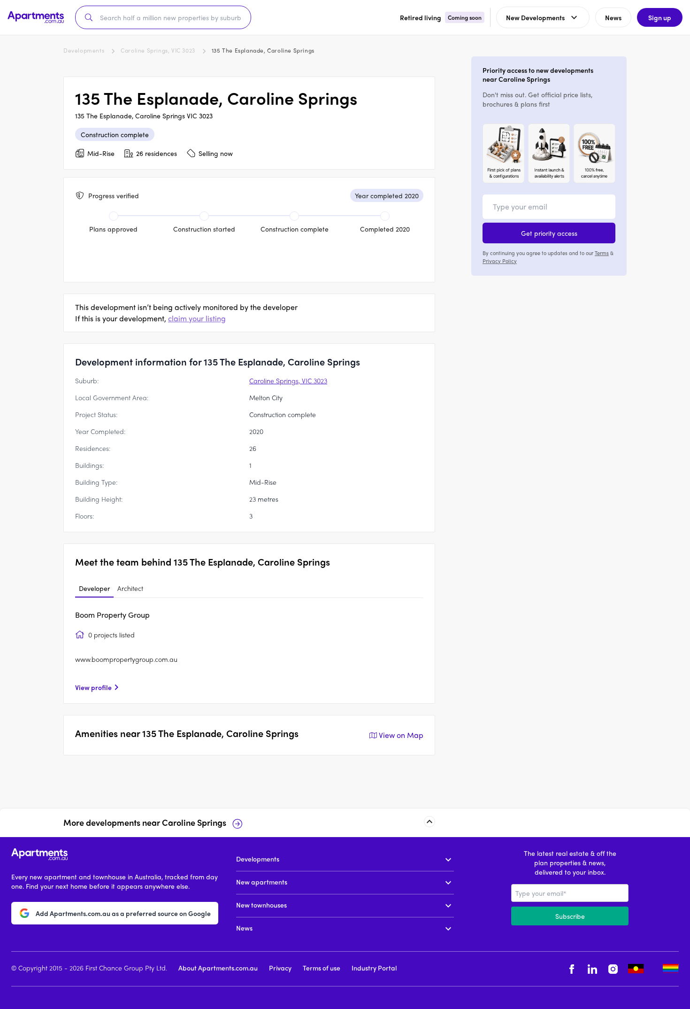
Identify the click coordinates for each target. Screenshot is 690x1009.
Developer (94, 588)
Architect (130, 588)
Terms (602, 252)
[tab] (94, 589)
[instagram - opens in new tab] (613, 969)
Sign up (659, 17)
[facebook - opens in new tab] (571, 969)
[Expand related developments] (429, 821)
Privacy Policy (500, 260)
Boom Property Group (112, 614)
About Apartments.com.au (218, 967)
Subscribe (570, 916)
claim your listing (197, 318)
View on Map (401, 735)
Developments (83, 50)
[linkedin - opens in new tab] (592, 969)
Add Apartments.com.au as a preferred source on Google (123, 912)
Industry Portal (374, 967)
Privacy (280, 967)
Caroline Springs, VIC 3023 (158, 50)
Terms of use (321, 967)
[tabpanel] (249, 650)
